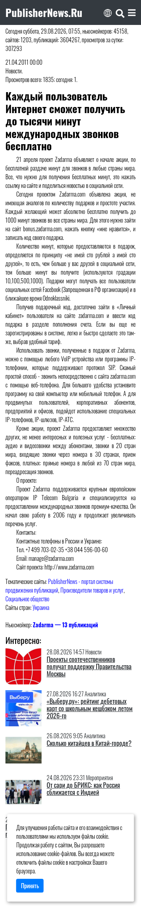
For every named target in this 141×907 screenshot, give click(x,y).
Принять (30, 885)
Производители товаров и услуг (92, 590)
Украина (41, 607)
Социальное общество (27, 598)
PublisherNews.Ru (43, 12)
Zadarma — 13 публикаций (65, 624)
